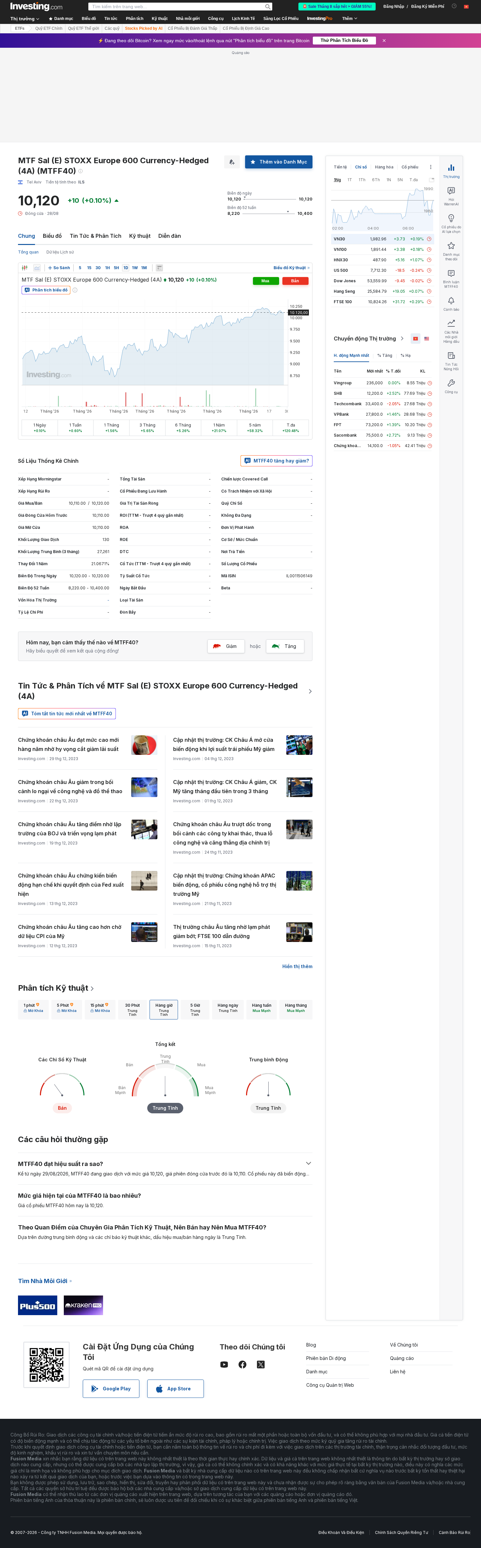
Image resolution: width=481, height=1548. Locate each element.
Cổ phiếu (409, 167)
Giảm (231, 646)
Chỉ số (361, 167)
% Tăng (384, 355)
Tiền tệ (340, 167)
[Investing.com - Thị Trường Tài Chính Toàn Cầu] (36, 6)
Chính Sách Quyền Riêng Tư (401, 1532)
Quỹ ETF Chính (48, 28)
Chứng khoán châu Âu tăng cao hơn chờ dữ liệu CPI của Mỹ (69, 931)
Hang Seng (344, 291)
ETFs (20, 28)
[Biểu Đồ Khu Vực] (37, 267)
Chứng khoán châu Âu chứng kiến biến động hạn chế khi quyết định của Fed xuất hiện (71, 884)
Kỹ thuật (140, 236)
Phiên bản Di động (326, 1358)
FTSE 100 (343, 301)
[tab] (33, 1009)
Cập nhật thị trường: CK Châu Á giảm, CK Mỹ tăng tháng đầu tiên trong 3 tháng (225, 786)
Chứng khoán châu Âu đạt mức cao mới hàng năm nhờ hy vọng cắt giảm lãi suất (68, 744)
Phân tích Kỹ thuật (53, 988)
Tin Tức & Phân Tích (95, 236)
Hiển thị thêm (297, 966)
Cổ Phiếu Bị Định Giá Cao (246, 28)
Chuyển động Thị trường (365, 338)
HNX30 (341, 259)
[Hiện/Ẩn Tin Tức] (159, 267)
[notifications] (454, 6)
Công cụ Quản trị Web (330, 1385)
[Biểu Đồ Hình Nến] (24, 267)
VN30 (339, 238)
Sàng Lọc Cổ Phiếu (280, 18)
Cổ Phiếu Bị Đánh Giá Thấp (192, 28)
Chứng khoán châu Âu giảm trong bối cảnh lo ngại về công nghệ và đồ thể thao (70, 786)
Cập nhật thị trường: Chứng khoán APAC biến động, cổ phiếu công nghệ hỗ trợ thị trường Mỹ (224, 884)
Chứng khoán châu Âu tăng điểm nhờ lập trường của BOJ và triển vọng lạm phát (69, 829)
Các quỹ (112, 28)
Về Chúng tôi (404, 1345)
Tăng (290, 646)
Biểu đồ (52, 236)
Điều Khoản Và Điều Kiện (341, 1532)
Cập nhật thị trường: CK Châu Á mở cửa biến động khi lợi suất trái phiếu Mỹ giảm (224, 744)
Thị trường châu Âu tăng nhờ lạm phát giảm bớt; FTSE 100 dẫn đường (221, 931)
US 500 (341, 270)
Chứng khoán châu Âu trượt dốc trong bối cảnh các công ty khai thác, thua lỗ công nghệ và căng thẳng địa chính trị (223, 833)
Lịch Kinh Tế (243, 18)
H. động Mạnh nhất (351, 355)
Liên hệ (397, 1371)
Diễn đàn (169, 236)
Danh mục (317, 1371)
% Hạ (406, 355)
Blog (311, 1345)
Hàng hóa (384, 167)
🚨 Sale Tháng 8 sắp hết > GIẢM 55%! (337, 6)
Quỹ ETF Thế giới (83, 28)
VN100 (340, 249)
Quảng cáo (402, 1358)
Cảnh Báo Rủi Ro (454, 1532)
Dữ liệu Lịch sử (60, 252)
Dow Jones (345, 280)
